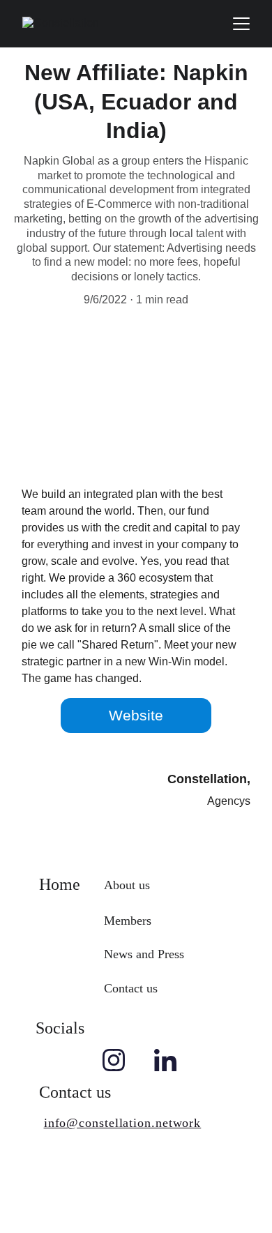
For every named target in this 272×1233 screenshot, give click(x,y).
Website (136, 715)
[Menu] (241, 23)
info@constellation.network (122, 1123)
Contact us (131, 988)
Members (127, 921)
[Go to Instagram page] (114, 1060)
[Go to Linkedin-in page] (165, 1060)
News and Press (144, 954)
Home (59, 884)
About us (127, 885)
